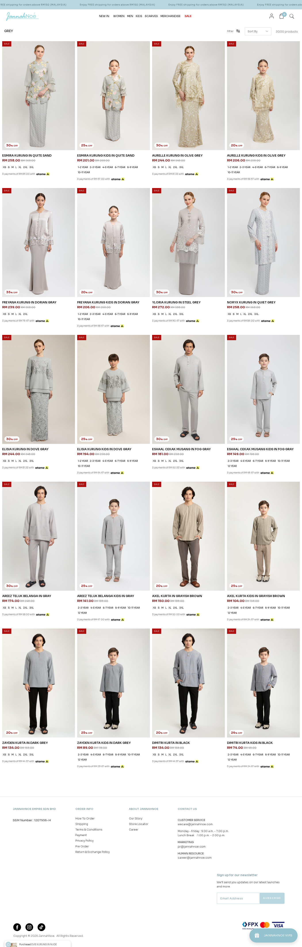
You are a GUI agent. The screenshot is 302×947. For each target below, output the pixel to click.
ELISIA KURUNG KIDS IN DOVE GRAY (104, 449)
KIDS (139, 16)
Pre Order (82, 846)
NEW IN (104, 16)
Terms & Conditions (88, 829)
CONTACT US (187, 809)
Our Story (135, 818)
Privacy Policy (84, 840)
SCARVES (151, 16)
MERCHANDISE (171, 16)
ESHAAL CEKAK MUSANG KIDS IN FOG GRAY (260, 449)
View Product (59, 937)
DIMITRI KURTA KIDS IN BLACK (250, 743)
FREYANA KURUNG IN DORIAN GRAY (29, 302)
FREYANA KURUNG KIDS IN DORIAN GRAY (108, 302)
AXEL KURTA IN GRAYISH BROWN (177, 596)
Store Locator (138, 824)
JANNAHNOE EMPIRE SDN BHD (34, 809)
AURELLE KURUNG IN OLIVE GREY (177, 155)
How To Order (85, 818)
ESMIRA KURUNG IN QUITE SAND (27, 155)
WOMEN (118, 16)
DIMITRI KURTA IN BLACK (171, 743)
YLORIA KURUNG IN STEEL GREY (176, 302)
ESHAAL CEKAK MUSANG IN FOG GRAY (181, 449)
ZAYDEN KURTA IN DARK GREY (25, 743)
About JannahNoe (143, 809)
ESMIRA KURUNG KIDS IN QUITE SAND (105, 155)
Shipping (81, 824)
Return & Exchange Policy (92, 852)
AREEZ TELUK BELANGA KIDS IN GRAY (105, 596)
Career (133, 829)
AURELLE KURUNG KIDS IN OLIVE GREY (256, 155)
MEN (130, 16)
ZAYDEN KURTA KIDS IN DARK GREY (104, 743)
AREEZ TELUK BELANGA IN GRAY (26, 596)
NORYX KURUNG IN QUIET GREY (251, 302)
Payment (81, 835)
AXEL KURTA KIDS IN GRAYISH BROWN (256, 596)
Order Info (84, 809)
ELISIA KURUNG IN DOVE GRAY (25, 449)
